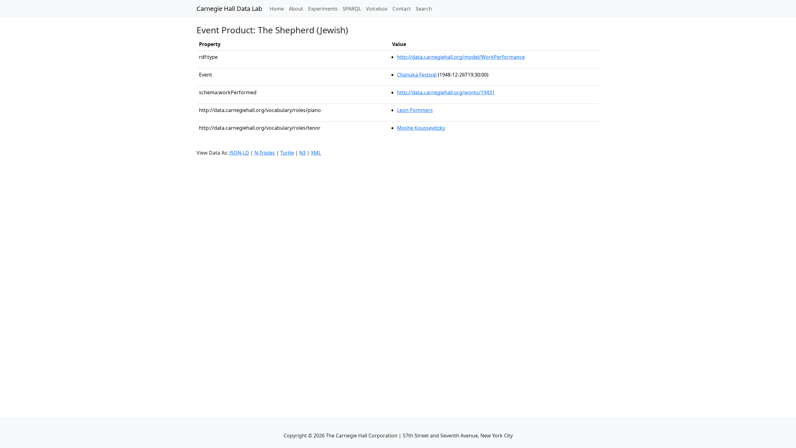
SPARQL (352, 8)
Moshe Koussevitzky (421, 127)
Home (278, 8)
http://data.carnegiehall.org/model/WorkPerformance (461, 57)
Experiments (323, 8)
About (296, 8)
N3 (302, 152)
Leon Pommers (415, 110)
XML (316, 152)
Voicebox (376, 8)
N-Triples (264, 152)
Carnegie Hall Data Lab (229, 8)
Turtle (287, 152)
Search (424, 8)
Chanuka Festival (417, 74)
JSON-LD (239, 152)
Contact (401, 8)
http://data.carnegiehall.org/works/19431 (446, 92)
